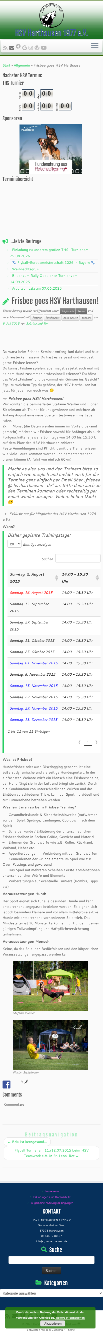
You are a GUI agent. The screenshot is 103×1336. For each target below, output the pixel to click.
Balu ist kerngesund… (27, 1141)
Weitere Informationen (70, 1317)
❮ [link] (79, 741)
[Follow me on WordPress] (37, 47)
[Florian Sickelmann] (50, 1044)
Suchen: (47, 558)
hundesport (52, 317)
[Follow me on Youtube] (44, 47)
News (81, 311)
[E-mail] (12, 47)
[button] (56, 578)
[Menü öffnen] (94, 46)
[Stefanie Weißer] (50, 985)
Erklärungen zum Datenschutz (52, 1197)
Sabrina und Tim (37, 323)
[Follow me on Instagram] (31, 47)
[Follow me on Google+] (25, 47)
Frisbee (37, 317)
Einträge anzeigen (37, 544)
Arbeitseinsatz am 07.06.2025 (37, 288)
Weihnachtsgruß (25, 269)
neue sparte (70, 317)
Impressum (52, 1191)
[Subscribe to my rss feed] (6, 47)
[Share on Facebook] (6, 1084)
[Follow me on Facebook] (19, 46)
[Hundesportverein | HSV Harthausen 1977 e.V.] (51, 15)
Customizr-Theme (63, 1330)
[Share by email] (16, 1084)
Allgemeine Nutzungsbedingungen (52, 1203)
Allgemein (22, 65)
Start (6, 65)
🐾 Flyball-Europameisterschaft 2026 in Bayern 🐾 (53, 262)
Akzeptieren (53, 1323)
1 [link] (88, 741)
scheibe (86, 317)
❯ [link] (96, 741)
